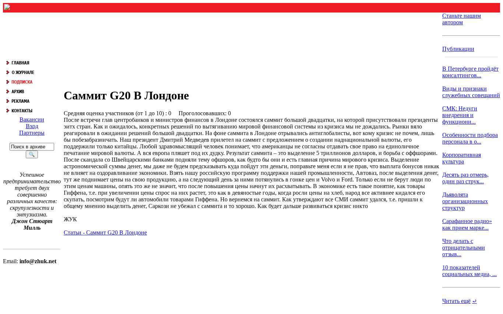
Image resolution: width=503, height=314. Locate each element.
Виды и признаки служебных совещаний (471, 91)
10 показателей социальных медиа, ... (469, 270)
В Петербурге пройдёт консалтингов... (470, 72)
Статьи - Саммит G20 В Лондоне (105, 232)
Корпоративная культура (461, 158)
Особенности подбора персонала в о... (470, 138)
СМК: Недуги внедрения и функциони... (459, 115)
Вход (32, 126)
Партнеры (32, 133)
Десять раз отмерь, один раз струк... (465, 178)
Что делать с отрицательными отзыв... (463, 247)
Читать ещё (456, 301)
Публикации (458, 49)
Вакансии (32, 119)
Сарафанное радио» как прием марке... (467, 224)
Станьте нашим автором (461, 19)
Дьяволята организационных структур (465, 201)
